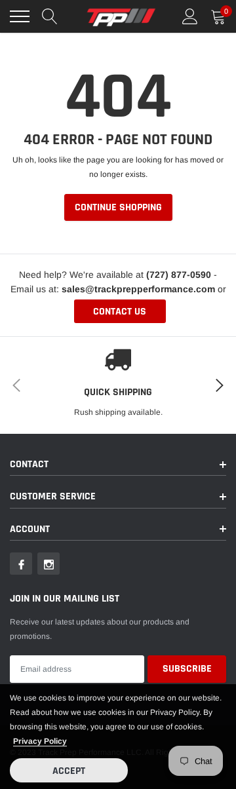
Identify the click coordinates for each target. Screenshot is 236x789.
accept (68, 771)
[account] (190, 16)
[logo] (121, 16)
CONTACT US (119, 311)
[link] (21, 563)
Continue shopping (118, 207)
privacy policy (40, 741)
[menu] (20, 16)
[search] (50, 16)
